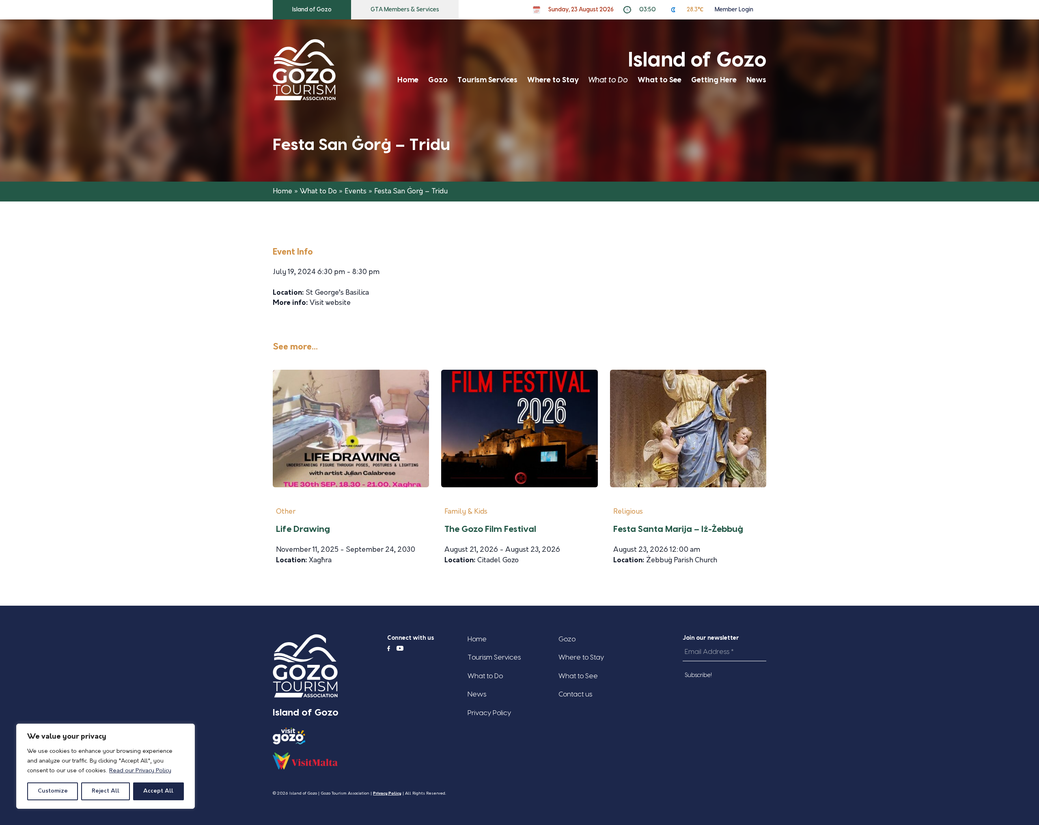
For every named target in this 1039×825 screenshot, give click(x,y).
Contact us (575, 694)
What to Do (608, 80)
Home (407, 80)
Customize (53, 791)
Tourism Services (487, 80)
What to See (659, 80)
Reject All (105, 791)
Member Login (734, 10)
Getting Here (714, 80)
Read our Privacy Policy (140, 771)
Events (355, 191)
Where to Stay (553, 80)
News (756, 80)
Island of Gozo (312, 10)
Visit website (330, 303)
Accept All (158, 791)
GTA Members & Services (405, 10)
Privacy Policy (489, 712)
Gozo (438, 80)
